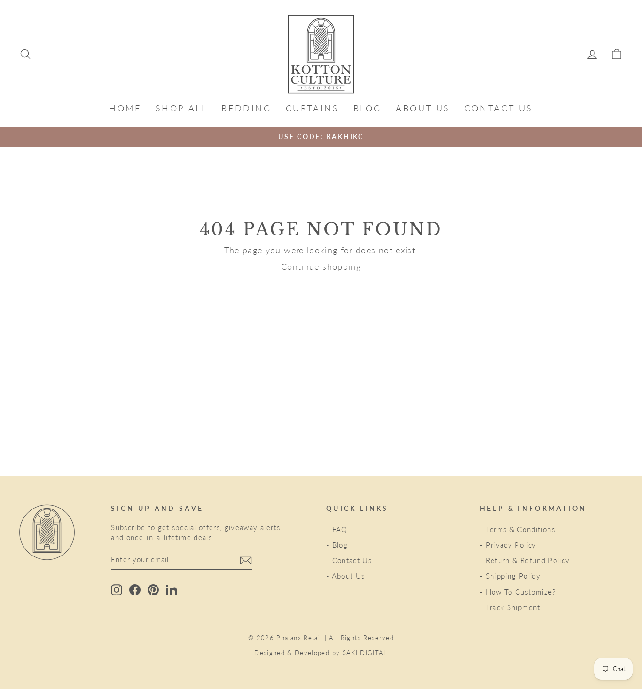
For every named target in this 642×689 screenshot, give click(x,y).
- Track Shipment (510, 607)
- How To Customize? (518, 591)
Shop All (182, 108)
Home (125, 108)
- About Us (345, 576)
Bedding (246, 108)
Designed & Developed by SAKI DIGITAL (321, 653)
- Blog (337, 544)
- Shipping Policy (510, 576)
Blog (367, 108)
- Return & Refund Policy (525, 560)
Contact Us (498, 108)
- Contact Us (349, 560)
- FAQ (337, 529)
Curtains (312, 108)
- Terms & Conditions (517, 529)
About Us (423, 108)
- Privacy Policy (508, 544)
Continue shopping (321, 266)
